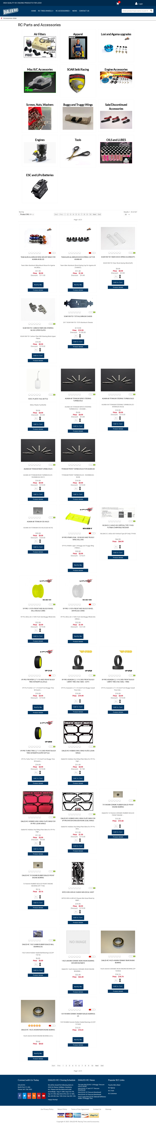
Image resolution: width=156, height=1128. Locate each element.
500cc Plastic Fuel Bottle (38, 399)
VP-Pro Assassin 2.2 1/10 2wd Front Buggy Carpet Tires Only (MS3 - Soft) (78, 680)
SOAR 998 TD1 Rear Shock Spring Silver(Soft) (118, 257)
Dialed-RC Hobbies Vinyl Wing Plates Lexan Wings (78, 752)
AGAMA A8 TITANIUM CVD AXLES (38, 521)
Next (94, 214)
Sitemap (108, 1109)
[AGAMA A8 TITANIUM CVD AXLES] (38, 511)
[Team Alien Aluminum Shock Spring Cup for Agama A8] (78, 238)
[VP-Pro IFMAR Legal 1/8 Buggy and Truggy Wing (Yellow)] (78, 519)
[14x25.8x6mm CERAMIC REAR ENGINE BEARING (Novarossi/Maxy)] (77, 942)
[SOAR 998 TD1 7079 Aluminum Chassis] (78, 304)
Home (33, 11)
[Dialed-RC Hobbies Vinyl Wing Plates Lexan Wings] (78, 732)
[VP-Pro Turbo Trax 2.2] (38, 732)
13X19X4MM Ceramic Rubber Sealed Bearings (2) (78, 1015)
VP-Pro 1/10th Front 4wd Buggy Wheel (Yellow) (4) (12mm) (38, 609)
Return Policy (62, 1109)
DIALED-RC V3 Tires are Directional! (89, 1094)
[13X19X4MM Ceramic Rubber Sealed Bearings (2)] (78, 1003)
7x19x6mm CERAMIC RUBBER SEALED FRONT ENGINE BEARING (117, 806)
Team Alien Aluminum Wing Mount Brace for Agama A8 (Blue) (38, 258)
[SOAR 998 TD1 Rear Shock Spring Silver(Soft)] (118, 238)
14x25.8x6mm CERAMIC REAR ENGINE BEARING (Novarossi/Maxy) (78, 962)
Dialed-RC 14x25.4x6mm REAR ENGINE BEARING (38, 1030)
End (99, 214)
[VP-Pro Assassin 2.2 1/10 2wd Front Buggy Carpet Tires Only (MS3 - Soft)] (78, 661)
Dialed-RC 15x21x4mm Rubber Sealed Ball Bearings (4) (38, 945)
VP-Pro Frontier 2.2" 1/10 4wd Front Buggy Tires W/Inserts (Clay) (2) (38, 680)
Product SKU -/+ (26, 214)
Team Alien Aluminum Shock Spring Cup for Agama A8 (78, 258)
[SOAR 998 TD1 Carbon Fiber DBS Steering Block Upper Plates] (38, 309)
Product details (38, 290)
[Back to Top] (150, 1122)
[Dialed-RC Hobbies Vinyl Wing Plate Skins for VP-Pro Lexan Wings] (38, 803)
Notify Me (38, 285)
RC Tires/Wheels (45, 11)
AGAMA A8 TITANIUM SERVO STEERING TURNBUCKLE (78, 399)
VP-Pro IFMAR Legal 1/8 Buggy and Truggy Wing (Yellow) (78, 538)
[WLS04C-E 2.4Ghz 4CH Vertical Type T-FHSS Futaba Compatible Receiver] (118, 513)
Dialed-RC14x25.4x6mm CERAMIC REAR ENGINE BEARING (118, 961)
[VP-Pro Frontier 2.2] (38, 661)
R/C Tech (111, 1091)
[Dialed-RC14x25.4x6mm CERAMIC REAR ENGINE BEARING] (118, 942)
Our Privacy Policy (47, 1109)
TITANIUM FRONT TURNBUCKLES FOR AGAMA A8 (78, 469)
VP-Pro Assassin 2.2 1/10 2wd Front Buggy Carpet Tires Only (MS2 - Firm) (118, 680)
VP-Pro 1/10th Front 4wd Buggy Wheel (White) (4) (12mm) (78, 609)
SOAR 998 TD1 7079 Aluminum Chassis (78, 316)
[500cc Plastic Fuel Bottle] (38, 380)
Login (140, 4)
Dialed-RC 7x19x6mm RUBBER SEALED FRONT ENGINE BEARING (38, 876)
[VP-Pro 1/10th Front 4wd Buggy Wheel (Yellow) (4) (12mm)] (38, 590)
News (74, 11)
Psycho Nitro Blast (114, 1085)
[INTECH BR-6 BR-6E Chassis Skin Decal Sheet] (78, 873)
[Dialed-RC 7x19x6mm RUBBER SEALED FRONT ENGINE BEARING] (38, 865)
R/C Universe (112, 1093)
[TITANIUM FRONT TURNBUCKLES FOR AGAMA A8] (78, 450)
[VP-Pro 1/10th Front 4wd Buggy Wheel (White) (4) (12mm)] (78, 590)
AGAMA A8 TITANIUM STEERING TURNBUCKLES (118, 398)
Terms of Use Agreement (80, 1109)
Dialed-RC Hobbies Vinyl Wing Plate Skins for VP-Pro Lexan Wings (38, 822)
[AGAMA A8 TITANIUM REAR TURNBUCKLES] (38, 450)
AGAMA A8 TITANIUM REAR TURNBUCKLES (38, 469)
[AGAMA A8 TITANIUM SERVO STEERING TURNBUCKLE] (78, 380)
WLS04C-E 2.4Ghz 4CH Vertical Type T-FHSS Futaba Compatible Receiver (118, 526)
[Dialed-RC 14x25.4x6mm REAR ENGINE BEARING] (38, 1011)
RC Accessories (62, 11)
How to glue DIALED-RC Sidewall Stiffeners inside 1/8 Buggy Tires (92, 1097)
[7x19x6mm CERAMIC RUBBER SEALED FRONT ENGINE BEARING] (118, 794)
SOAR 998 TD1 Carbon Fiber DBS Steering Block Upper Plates (38, 329)
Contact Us (84, 11)
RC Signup (111, 1088)
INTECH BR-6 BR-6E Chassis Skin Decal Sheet (78, 892)
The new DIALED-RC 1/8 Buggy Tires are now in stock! (91, 1085)
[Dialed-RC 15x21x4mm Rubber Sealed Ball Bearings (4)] (38, 934)
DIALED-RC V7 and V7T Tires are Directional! (88, 1089)
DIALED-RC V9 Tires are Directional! (89, 1092)
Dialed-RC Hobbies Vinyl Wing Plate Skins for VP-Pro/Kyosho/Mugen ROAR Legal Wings (78, 819)
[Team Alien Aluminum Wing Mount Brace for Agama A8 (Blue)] (38, 238)
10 (90, 214)
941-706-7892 (27, 1089)
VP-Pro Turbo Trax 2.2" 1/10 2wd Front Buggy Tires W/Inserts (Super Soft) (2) (38, 752)
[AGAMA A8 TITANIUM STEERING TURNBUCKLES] (118, 380)
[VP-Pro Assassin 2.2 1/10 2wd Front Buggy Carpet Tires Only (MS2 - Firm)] (118, 661)
